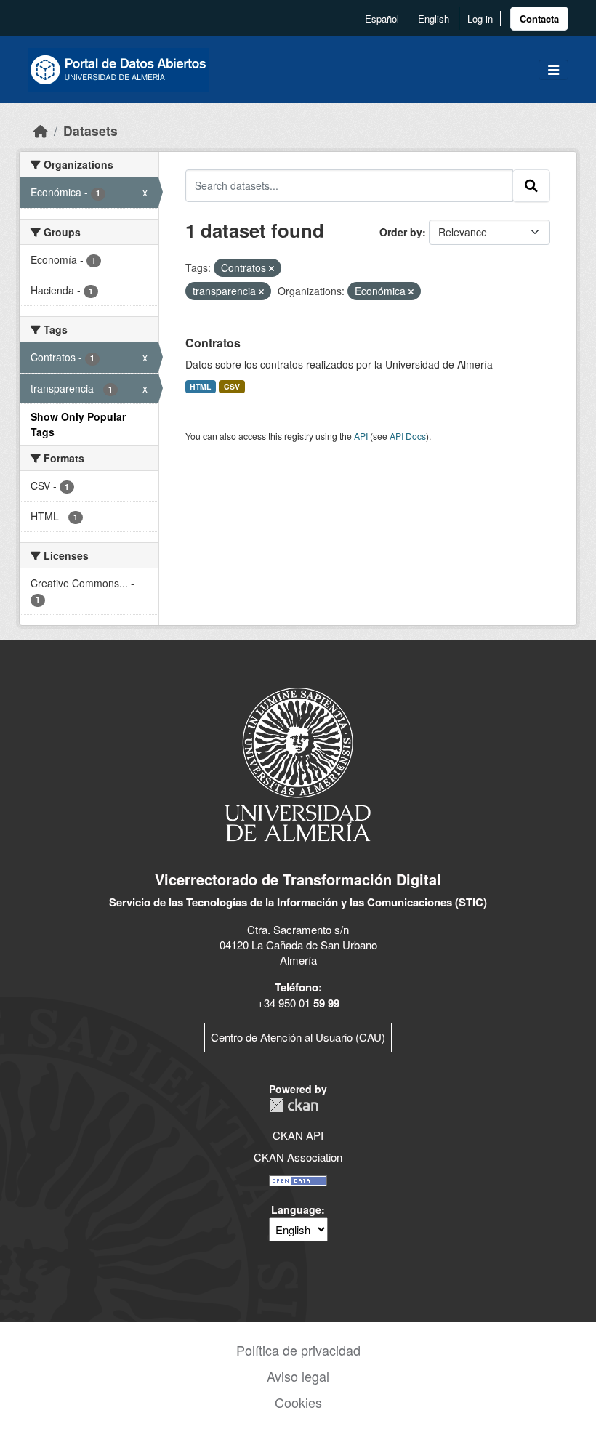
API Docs (408, 436)
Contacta (539, 18)
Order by (400, 232)
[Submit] (531, 185)
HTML (200, 386)
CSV (232, 386)
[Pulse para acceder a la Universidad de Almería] (298, 762)
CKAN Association (298, 1156)
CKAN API (298, 1135)
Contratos (213, 342)
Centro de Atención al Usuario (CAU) (298, 1036)
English (433, 18)
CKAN (293, 1105)
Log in (480, 18)
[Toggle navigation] (553, 70)
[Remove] (271, 268)
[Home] (40, 130)
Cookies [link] (298, 1402)
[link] (539, 19)
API (361, 436)
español (382, 18)
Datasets (90, 130)
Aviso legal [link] (298, 1375)
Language (296, 1209)
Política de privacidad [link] (298, 1349)
